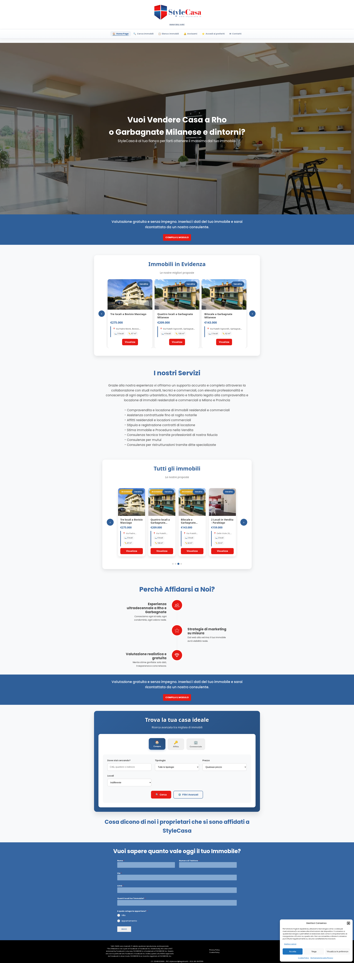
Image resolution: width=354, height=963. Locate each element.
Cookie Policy (303, 958)
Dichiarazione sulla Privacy (321, 958)
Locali (110, 775)
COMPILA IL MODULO (177, 237)
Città (120, 886)
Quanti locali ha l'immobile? (131, 898)
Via (119, 873)
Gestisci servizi (290, 944)
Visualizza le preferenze (337, 951)
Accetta (292, 951)
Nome (120, 860)
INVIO (124, 929)
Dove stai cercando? (119, 760)
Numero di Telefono (189, 860)
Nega (314, 951)
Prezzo (206, 760)
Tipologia (160, 760)
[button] (348, 923)
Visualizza (131, 550)
